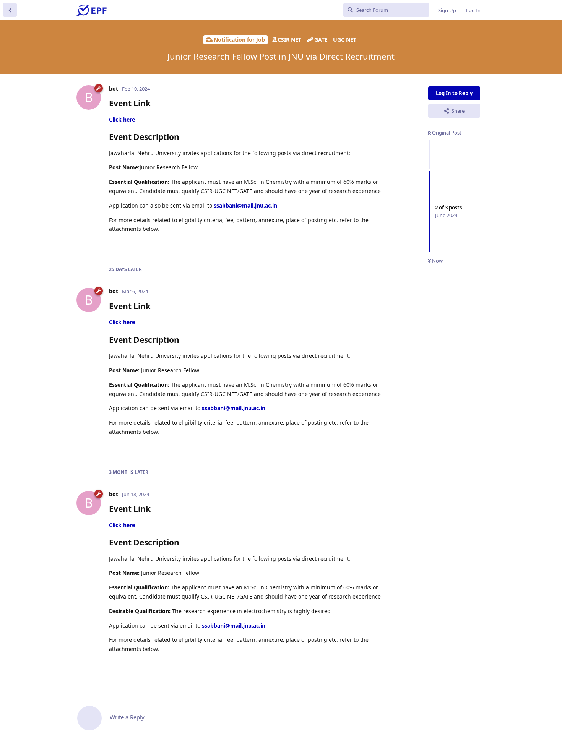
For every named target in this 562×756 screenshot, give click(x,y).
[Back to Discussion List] (10, 10)
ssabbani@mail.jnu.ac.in (245, 205)
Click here (122, 119)
